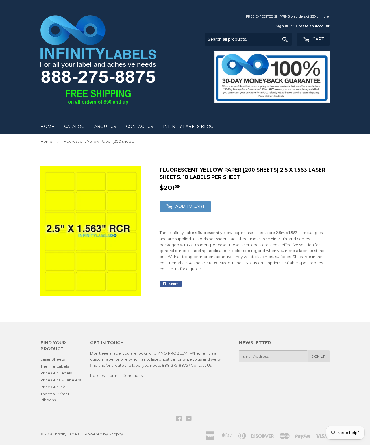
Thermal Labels (54, 366)
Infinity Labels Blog (188, 126)
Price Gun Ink (52, 387)
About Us (105, 126)
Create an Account (313, 26)
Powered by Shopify (104, 434)
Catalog (74, 126)
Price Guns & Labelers (60, 380)
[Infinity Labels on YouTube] (189, 419)
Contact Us (139, 126)
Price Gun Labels (56, 373)
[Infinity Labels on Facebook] (179, 419)
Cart (317, 39)
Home (47, 126)
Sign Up (318, 356)
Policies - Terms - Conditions (116, 375)
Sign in (281, 26)
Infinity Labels (66, 434)
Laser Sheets (52, 359)
